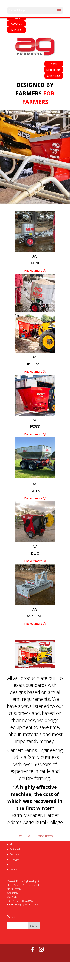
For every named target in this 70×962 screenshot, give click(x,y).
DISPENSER (35, 363)
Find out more (33, 270)
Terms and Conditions (35, 835)
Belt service (16, 849)
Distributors (53, 70)
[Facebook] (32, 949)
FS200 (35, 426)
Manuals (16, 29)
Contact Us (53, 75)
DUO (35, 553)
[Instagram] (41, 949)
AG (35, 256)
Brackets (14, 854)
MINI (35, 262)
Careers (14, 864)
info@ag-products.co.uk (28, 904)
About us (16, 23)
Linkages (14, 859)
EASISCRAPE (35, 615)
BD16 (35, 490)
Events (54, 64)
